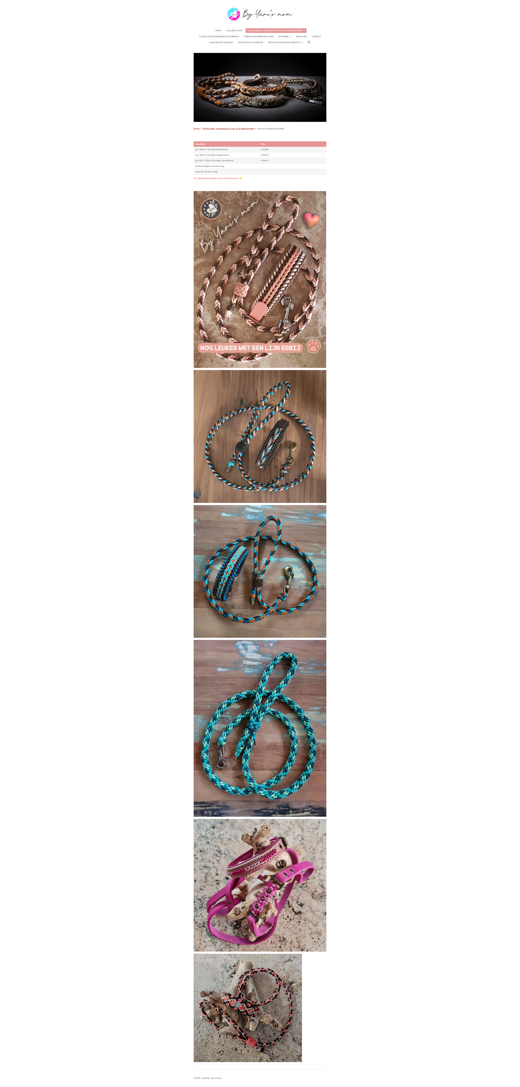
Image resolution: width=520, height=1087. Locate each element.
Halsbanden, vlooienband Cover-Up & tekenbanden (228, 128)
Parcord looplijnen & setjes (270, 128)
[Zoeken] (309, 42)
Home (196, 128)
